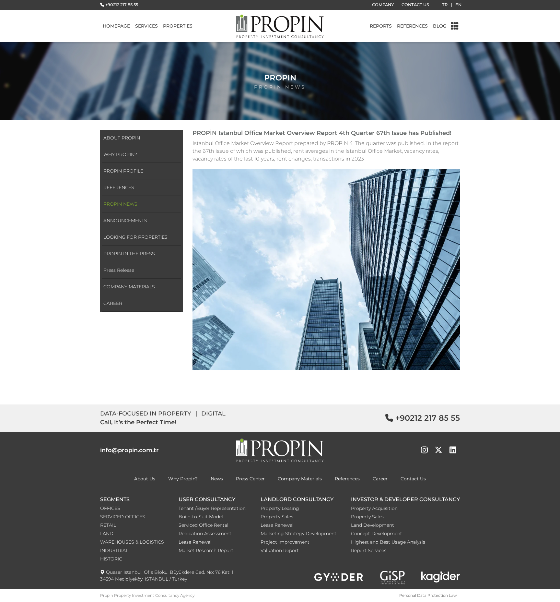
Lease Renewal (195, 542)
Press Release (118, 270)
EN (458, 4)
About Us (144, 479)
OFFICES (110, 508)
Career (380, 479)
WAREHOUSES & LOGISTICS (132, 542)
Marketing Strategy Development (298, 533)
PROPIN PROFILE (123, 171)
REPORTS (381, 26)
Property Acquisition (374, 508)
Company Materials (300, 479)
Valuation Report (280, 550)
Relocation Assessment (205, 533)
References (347, 479)
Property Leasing (280, 508)
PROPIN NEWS (120, 204)
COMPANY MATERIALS (129, 287)
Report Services (368, 550)
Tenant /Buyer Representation (212, 508)
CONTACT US (415, 4)
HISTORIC (111, 559)
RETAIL (108, 525)
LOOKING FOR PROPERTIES (135, 237)
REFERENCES (412, 26)
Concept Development (376, 533)
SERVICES (146, 26)
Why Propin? (183, 479)
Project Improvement (285, 542)
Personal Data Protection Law (428, 595)
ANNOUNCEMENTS (125, 220)
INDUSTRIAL (114, 550)
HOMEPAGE (116, 26)
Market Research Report (206, 550)
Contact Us (413, 479)
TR (445, 4)
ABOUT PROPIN (121, 138)
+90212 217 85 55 (121, 4)
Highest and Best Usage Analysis (388, 542)
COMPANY (383, 4)
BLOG (440, 26)
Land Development (372, 525)
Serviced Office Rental (203, 525)
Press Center (250, 479)
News (217, 479)
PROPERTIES (177, 26)
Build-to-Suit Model (201, 517)
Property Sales (277, 517)
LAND (106, 533)
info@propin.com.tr (129, 450)
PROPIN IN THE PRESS (129, 254)
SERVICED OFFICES (122, 517)
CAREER (112, 303)
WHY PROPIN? (120, 154)
